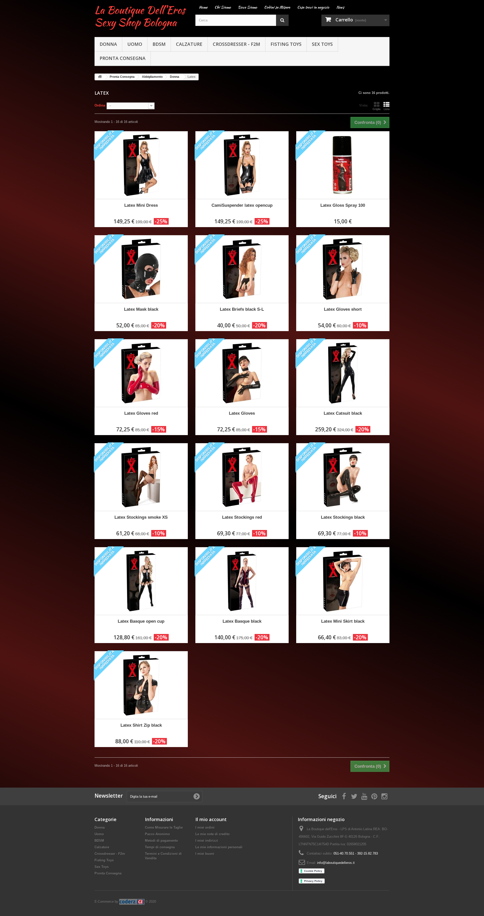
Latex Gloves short (343, 309)
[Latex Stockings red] (242, 477)
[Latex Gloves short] (343, 269)
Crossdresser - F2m (236, 44)
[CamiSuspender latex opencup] (242, 165)
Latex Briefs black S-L (242, 309)
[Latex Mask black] (141, 269)
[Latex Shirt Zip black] (141, 685)
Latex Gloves (242, 413)
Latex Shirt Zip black (141, 725)
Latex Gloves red (141, 413)
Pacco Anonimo (157, 834)
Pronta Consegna (122, 58)
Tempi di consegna (160, 847)
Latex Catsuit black (343, 413)
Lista (386, 109)
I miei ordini (205, 827)
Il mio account (211, 819)
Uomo (134, 44)
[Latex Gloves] (242, 373)
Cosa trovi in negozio (313, 7)
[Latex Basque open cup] (141, 581)
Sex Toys (322, 44)
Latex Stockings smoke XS (141, 517)
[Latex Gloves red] (141, 373)
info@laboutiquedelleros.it (336, 863)
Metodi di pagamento (161, 840)
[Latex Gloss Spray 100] (343, 165)
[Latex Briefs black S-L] (242, 269)
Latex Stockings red (242, 517)
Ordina (100, 105)
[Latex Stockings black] (343, 477)
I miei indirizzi (206, 840)
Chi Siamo (223, 7)
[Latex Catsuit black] (343, 373)
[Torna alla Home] (100, 77)
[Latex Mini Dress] (141, 165)
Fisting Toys (285, 44)
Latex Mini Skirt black (343, 621)
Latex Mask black (141, 309)
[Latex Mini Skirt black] (343, 581)
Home (203, 7)
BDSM (159, 44)
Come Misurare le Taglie (164, 827)
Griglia (376, 109)
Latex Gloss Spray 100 (342, 205)
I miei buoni (204, 854)
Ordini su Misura (277, 7)
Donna (108, 44)
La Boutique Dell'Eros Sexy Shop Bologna (140, 16)
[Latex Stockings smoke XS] (141, 477)
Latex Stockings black (343, 517)
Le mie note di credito (212, 834)
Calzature (189, 44)
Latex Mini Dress (141, 205)
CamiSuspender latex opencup (242, 205)
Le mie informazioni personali (219, 847)
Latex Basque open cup (141, 621)
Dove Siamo (247, 7)
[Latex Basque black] (242, 581)
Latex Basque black (242, 621)
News (340, 7)
